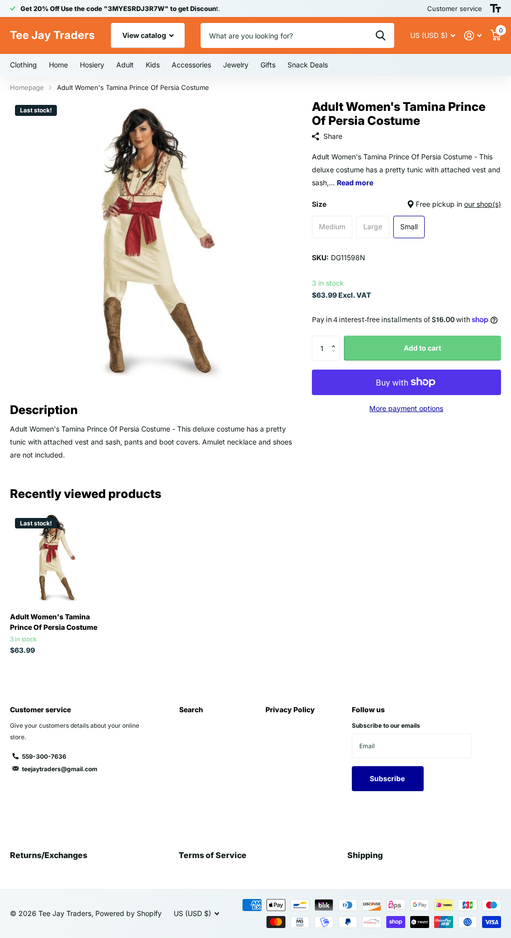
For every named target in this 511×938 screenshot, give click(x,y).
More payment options (406, 408)
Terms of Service (213, 855)
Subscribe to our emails (386, 725)
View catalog (145, 35)
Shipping (365, 855)
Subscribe (388, 778)
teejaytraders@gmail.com (59, 769)
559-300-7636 (44, 756)
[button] (336, 339)
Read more (355, 182)
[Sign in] (473, 35)
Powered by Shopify (128, 913)
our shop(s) (482, 204)
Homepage (27, 87)
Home (58, 64)
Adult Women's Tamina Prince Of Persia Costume (53, 621)
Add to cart (422, 348)
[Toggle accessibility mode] (495, 8)
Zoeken (380, 35)
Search (191, 709)
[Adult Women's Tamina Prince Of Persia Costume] (56, 559)
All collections (23, 65)
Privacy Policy (290, 709)
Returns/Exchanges (48, 855)
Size (406, 204)
